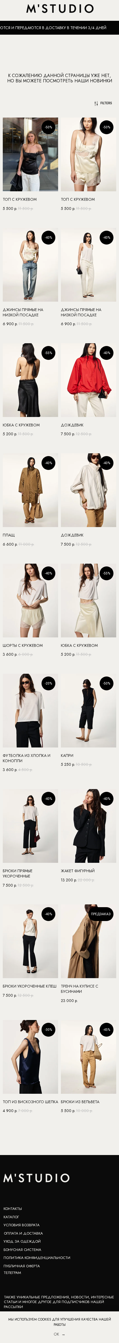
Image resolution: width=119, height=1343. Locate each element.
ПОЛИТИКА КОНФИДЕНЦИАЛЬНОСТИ (37, 1257)
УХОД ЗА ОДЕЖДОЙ (22, 1241)
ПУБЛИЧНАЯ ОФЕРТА (22, 1266)
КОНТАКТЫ (13, 1208)
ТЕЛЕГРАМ (12, 1272)
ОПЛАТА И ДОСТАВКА (23, 1233)
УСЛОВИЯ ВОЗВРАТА (22, 1225)
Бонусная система (22, 1249)
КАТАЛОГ (11, 1217)
